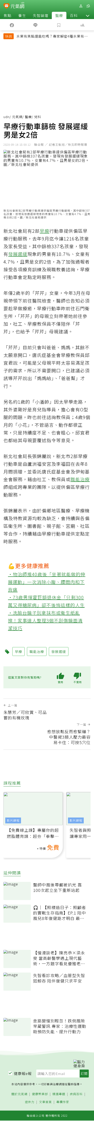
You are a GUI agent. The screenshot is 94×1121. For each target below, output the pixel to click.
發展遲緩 (17, 254)
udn (6, 116)
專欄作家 (62, 1102)
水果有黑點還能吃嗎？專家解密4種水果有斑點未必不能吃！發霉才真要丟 (52, 37)
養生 (22, 15)
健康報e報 (23, 1073)
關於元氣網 (19, 1094)
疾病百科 (76, 1094)
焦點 (7, 15)
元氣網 (17, 116)
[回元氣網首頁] (17, 5)
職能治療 (80, 479)
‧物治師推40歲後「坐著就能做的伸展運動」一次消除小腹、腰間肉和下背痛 (46, 582)
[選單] (88, 6)
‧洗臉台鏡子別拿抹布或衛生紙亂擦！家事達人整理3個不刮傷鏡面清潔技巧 (45, 620)
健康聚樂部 (40, 1094)
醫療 (59, 15)
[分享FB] (12, 24)
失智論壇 (40, 15)
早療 (44, 231)
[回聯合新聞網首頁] (6, 6)
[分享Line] (35, 24)
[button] (87, 15)
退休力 (29, 1102)
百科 (74, 15)
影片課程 (13, 820)
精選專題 (58, 1094)
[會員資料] (81, 6)
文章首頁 (45, 1102)
